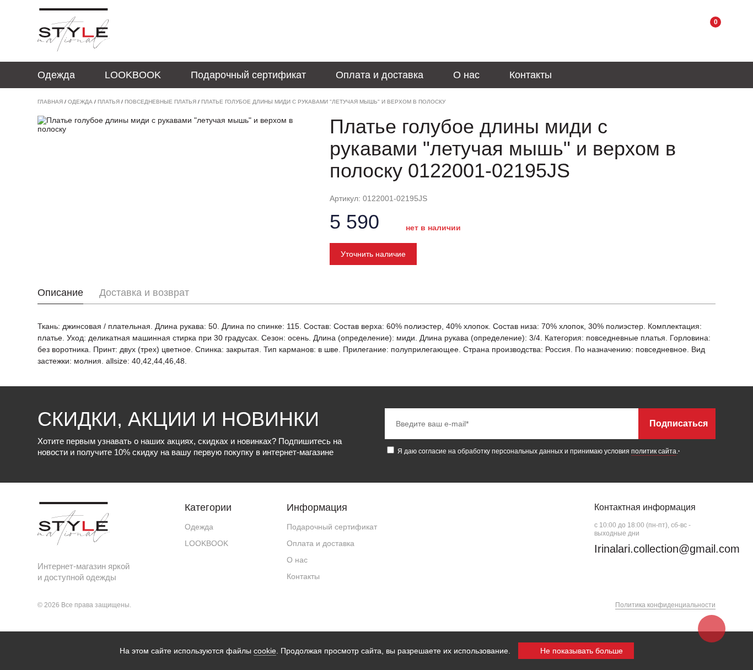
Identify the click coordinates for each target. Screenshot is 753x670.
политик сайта (653, 451)
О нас (466, 74)
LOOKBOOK (133, 74)
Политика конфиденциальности (665, 605)
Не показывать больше (580, 650)
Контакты (530, 74)
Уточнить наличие (373, 254)
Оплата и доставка (379, 74)
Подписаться (678, 423)
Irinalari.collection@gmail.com (667, 549)
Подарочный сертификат (248, 74)
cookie (265, 650)
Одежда (56, 74)
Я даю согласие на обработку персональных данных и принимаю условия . (538, 451)
